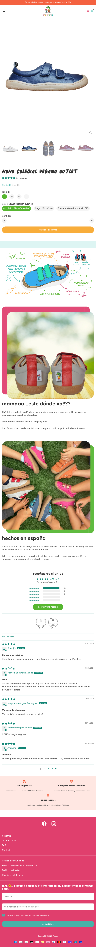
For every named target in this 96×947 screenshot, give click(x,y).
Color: (18, 204)
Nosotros (6, 836)
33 (19, 196)
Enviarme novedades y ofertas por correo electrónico (27, 915)
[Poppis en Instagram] (54, 823)
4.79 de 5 (54, 579)
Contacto (6, 850)
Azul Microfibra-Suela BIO (16, 208)
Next (91, 78)
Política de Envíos (11, 870)
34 (26, 196)
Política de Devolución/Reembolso (19, 865)
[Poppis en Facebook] (44, 823)
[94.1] (41, 623)
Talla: (6, 192)
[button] (9, 178)
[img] (8, 644)
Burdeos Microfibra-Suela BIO (73, 208)
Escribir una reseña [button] (48, 607)
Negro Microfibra (44, 208)
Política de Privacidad (13, 860)
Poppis (55, 936)
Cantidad (7, 216)
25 (12, 196)
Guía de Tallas (9, 840)
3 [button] (48, 768)
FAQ (4, 845)
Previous (4, 78)
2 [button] (44, 768)
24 (4, 196)
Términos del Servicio (12, 875)
